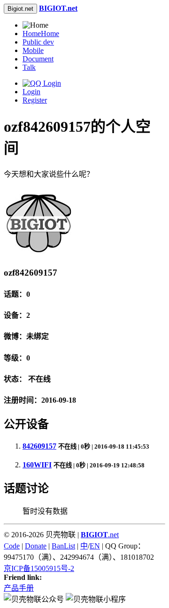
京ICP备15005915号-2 (39, 568)
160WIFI (37, 465)
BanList (63, 546)
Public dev (38, 42)
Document (38, 59)
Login (31, 92)
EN (95, 546)
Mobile (33, 50)
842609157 (39, 446)
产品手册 (19, 588)
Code (12, 546)
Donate (35, 546)
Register (35, 100)
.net (100, 535)
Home (41, 34)
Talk (29, 67)
